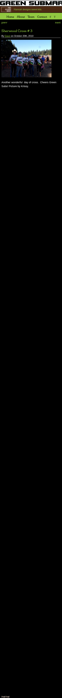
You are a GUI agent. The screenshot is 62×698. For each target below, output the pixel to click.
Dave (7, 32)
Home (15, 13)
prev (4, 18)
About (23, 13)
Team (31, 13)
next (58, 18)
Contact (39, 13)
